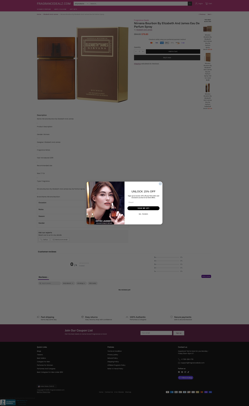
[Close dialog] (160, 184)
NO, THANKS (143, 214)
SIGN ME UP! (143, 208)
